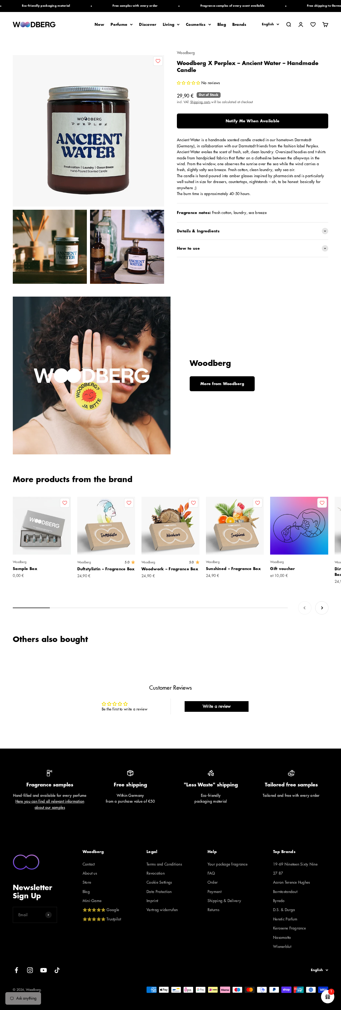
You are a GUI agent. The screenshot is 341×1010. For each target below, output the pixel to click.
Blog (221, 24)
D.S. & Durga (284, 910)
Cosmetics (196, 24)
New (99, 24)
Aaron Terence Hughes (291, 882)
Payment (214, 892)
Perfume (119, 24)
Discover (147, 24)
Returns (213, 910)
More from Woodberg (222, 384)
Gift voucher (282, 569)
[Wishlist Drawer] (313, 24)
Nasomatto (282, 937)
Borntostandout (285, 892)
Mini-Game (92, 901)
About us (90, 873)
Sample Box (25, 569)
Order (213, 882)
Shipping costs (200, 102)
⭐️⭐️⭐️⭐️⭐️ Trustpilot (102, 919)
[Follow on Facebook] (16, 970)
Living (168, 24)
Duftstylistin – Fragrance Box (106, 569)
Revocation (156, 873)
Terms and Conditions (164, 864)
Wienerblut (282, 946)
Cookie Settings (159, 882)
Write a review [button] (217, 706)
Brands (239, 24)
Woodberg (186, 53)
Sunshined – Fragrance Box (233, 569)
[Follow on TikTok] (57, 970)
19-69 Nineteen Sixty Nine (295, 864)
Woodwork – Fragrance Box (169, 569)
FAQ (211, 873)
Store (87, 882)
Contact (89, 864)
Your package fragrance (227, 864)
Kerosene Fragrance (289, 928)
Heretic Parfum (285, 919)
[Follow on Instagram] (30, 970)
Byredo (279, 901)
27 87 (278, 873)
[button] (189, 83)
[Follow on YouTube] (43, 970)
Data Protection (159, 892)
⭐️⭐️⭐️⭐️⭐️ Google (101, 910)
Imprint (152, 901)
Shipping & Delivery (224, 901)
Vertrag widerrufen (162, 910)
